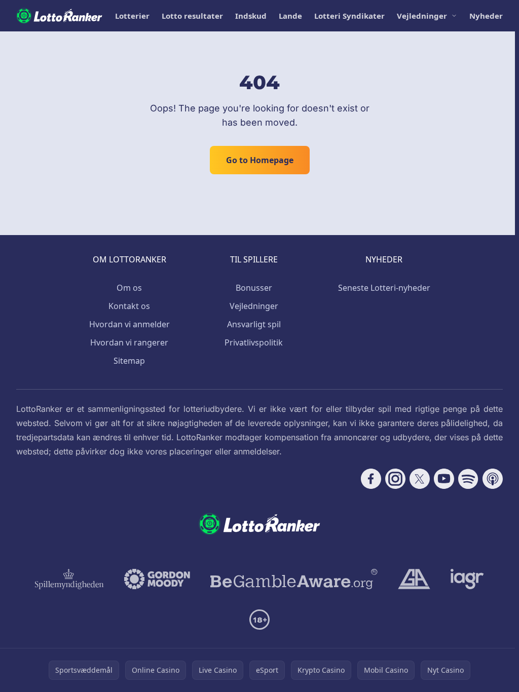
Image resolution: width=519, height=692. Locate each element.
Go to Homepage (259, 160)
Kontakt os (129, 306)
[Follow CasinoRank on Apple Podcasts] (493, 479)
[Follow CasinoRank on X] (420, 479)
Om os (129, 287)
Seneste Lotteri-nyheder (384, 287)
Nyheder (486, 16)
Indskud (251, 16)
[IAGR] (467, 579)
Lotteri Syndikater (349, 16)
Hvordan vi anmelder (129, 324)
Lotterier (132, 16)
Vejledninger (422, 16)
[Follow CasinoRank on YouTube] (444, 479)
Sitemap (129, 360)
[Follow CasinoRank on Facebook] (371, 479)
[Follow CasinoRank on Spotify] (468, 479)
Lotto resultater (192, 16)
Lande (290, 16)
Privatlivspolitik (254, 342)
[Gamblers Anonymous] (414, 579)
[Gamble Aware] (294, 579)
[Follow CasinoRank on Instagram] (395, 479)
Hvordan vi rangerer (129, 342)
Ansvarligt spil (254, 324)
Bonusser (254, 287)
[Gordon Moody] (157, 579)
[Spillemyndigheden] (69, 579)
